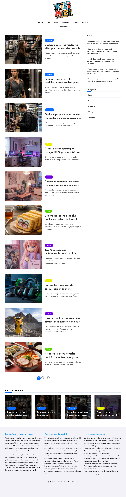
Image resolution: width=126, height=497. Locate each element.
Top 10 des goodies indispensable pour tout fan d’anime (60, 253)
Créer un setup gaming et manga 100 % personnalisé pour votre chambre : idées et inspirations (103, 71)
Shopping (85, 22)
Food (48, 22)
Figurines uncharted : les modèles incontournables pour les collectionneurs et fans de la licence (103, 51)
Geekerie (65, 22)
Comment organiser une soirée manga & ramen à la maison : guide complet (62, 185)
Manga (75, 22)
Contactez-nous (63, 26)
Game (56, 22)
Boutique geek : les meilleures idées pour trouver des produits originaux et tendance (62, 48)
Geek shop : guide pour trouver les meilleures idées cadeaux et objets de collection (62, 118)
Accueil (40, 22)
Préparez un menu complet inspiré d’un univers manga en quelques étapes (62, 357)
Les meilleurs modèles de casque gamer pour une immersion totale (59, 289)
